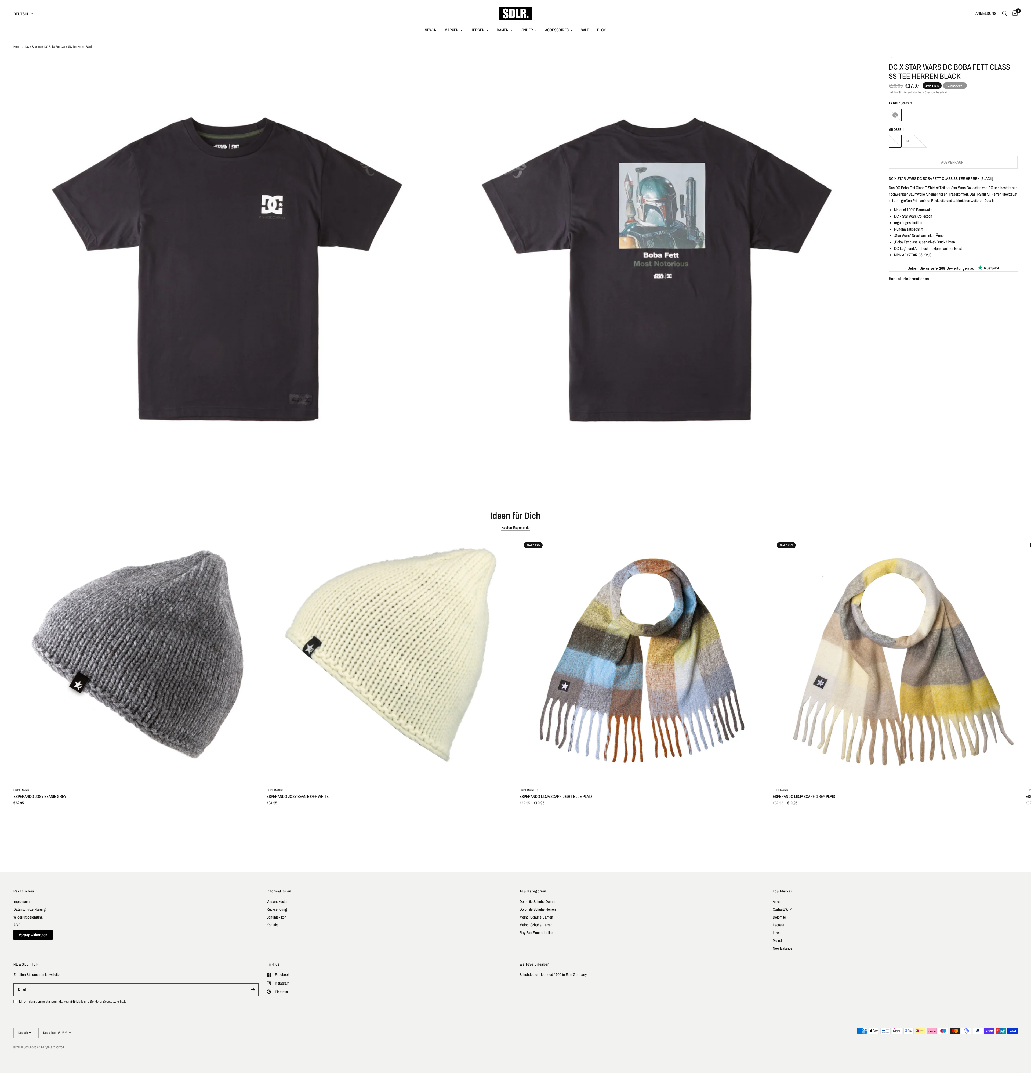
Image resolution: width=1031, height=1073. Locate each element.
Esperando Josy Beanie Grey (39, 796)
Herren (478, 30)
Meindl (778, 940)
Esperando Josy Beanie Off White (298, 796)
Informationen (279, 891)
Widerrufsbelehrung (28, 917)
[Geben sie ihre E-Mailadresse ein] (253, 989)
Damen (503, 30)
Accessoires (557, 30)
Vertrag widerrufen (33, 935)
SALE (585, 30)
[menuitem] (431, 30)
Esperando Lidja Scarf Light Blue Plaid (556, 796)
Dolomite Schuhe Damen (538, 901)
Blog (602, 30)
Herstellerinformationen (909, 279)
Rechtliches (23, 891)
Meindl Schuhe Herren (536, 925)
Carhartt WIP (782, 909)
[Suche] (1004, 13)
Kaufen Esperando (515, 527)
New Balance (782, 948)
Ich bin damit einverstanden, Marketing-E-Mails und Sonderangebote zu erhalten (73, 1001)
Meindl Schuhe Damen (536, 917)
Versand (907, 92)
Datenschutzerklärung (29, 909)
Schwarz (895, 115)
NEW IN (431, 30)
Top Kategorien (533, 891)
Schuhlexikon (276, 917)
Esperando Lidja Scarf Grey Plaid (804, 796)
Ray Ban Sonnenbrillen (537, 932)
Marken (452, 30)
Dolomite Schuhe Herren (538, 909)
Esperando (22, 789)
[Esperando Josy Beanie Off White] (389, 660)
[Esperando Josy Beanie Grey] (136, 660)
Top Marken (783, 891)
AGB (16, 925)
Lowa (777, 932)
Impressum (21, 901)
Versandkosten (277, 901)
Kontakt (272, 925)
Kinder (527, 30)
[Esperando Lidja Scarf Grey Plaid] (895, 660)
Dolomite (779, 917)
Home (16, 47)
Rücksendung (277, 909)
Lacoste (778, 925)
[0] (1014, 13)
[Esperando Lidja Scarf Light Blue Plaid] (642, 660)
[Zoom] (431, 66)
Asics (776, 901)
